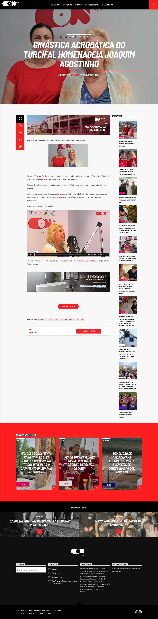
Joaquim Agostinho (59, 197)
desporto (42, 320)
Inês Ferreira (64, 487)
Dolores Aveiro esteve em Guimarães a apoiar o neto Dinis (127, 200)
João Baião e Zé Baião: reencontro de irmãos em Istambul (127, 144)
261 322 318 (56, 573)
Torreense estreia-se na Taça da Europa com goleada (127, 415)
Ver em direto (68, 306)
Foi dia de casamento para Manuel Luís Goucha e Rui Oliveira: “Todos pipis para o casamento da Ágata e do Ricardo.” (36, 462)
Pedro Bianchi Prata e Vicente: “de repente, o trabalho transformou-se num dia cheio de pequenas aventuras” (127, 321)
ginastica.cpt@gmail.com (87, 261)
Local (79, 36)
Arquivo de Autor (89, 331)
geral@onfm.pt (57, 577)
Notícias (57, 5)
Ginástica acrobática (58, 320)
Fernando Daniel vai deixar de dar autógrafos (119, 523)
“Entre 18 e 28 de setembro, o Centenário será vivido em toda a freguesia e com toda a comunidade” (126, 354)
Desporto (71, 36)
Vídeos (79, 5)
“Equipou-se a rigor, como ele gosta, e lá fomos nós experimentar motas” (127, 258)
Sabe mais (84, 592)
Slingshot (57, 610)
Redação (75, 74)
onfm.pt (54, 569)
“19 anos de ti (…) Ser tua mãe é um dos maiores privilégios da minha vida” (127, 172)
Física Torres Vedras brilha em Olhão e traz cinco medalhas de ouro (79, 462)
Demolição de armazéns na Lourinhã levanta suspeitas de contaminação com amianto (121, 462)
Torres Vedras (93, 5)
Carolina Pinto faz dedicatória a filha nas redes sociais (40, 523)
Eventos (68, 5)
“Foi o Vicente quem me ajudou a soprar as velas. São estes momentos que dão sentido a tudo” (127, 288)
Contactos (108, 5)
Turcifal (44, 176)
